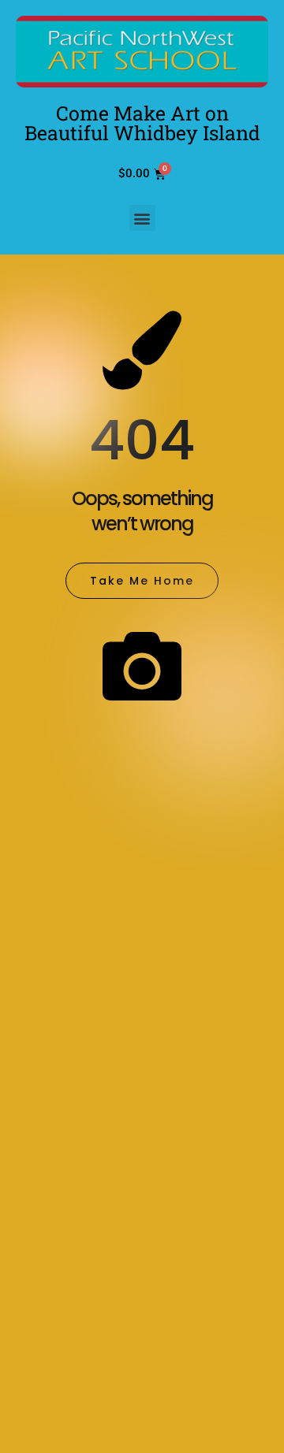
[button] (142, 218)
